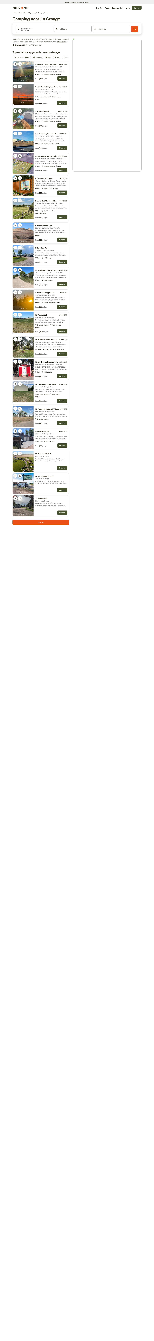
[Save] (15, 64)
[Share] (20, 64)
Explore (14, 13)
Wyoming (32, 13)
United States (23, 13)
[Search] (134, 29)
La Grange (39, 13)
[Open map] (107, 105)
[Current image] (20, 80)
